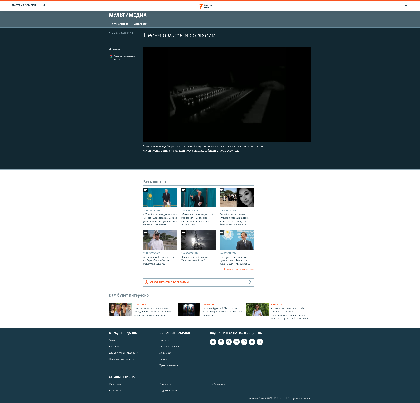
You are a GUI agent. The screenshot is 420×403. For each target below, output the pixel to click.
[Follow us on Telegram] (236, 342)
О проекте (140, 24)
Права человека (168, 365)
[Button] (117, 50)
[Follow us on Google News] (252, 342)
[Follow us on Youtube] (213, 342)
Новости (164, 340)
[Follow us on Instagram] (221, 342)
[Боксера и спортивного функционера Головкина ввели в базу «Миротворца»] (237, 240)
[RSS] (260, 342)
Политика (208, 305)
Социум (164, 359)
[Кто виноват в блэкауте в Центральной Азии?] (198, 240)
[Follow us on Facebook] (229, 342)
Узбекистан (218, 384)
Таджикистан (168, 384)
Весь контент (120, 24)
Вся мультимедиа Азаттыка (239, 269)
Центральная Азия (170, 346)
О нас (112, 340)
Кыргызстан (116, 390)
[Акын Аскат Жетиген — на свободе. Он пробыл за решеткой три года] (160, 240)
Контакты (114, 346)
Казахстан (140, 305)
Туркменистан (169, 390)
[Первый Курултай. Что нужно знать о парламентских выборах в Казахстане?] (189, 309)
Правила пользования (122, 359)
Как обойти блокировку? (123, 353)
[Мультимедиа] (406, 5)
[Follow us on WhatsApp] (244, 342)
